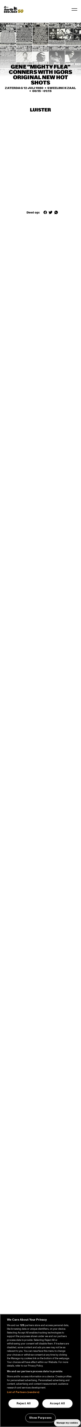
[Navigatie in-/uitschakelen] (74, 9)
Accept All (57, 1403)
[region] (40, 1370)
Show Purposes (40, 1418)
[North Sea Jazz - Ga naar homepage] (13, 9)
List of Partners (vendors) (23, 1392)
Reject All (24, 1403)
